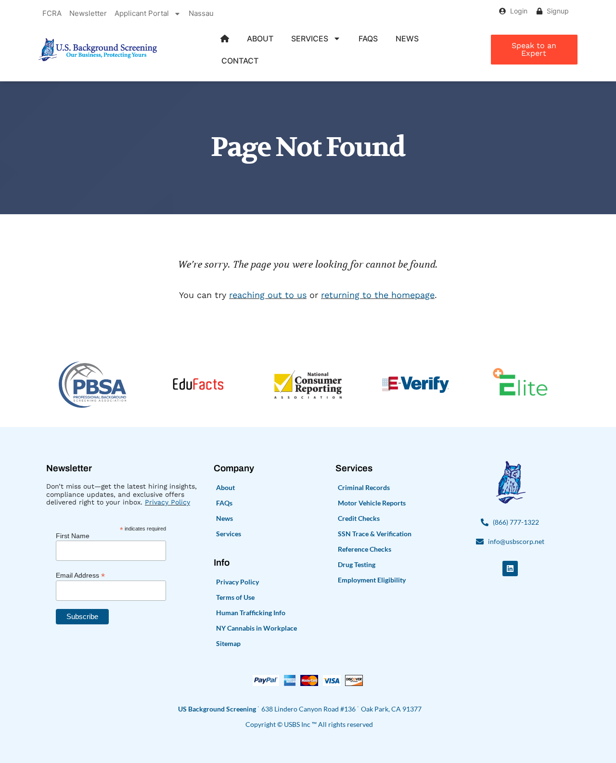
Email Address (80, 575)
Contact (239, 60)
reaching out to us (268, 295)
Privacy (156, 502)
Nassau (201, 13)
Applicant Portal (142, 13)
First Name (73, 535)
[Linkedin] (510, 568)
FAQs (368, 38)
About (260, 38)
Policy (179, 502)
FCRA (52, 13)
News (407, 38)
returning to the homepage (378, 295)
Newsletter (88, 13)
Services (309, 38)
